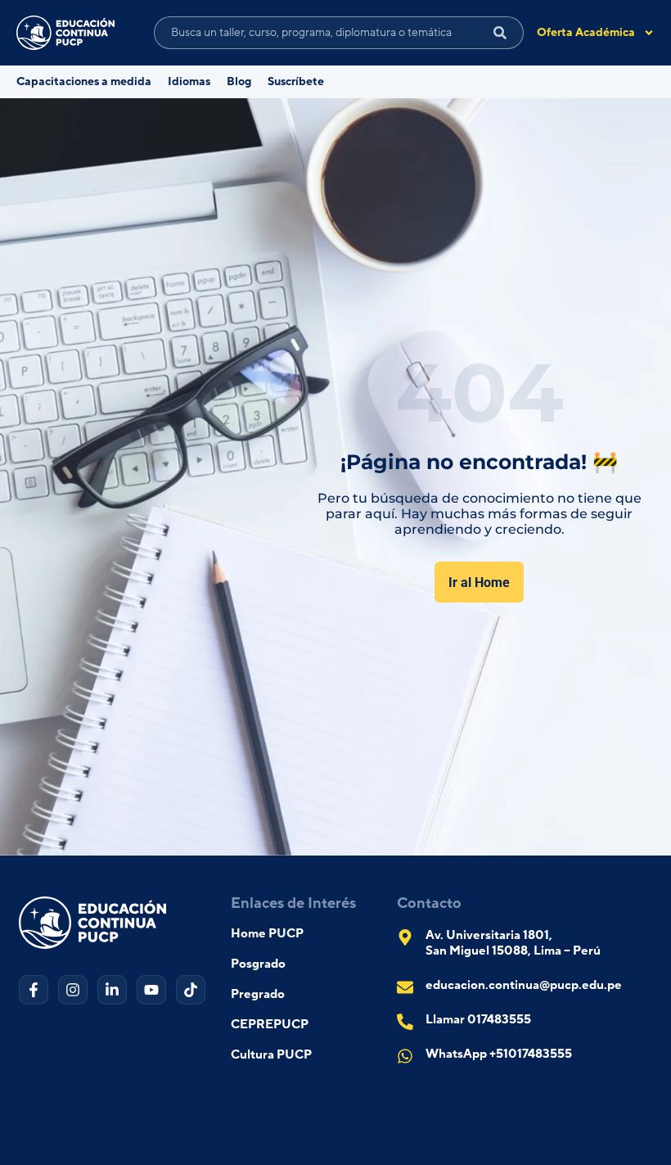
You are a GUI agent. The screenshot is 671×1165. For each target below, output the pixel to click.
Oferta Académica (586, 32)
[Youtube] (151, 990)
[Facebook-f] (33, 990)
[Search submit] (500, 32)
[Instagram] (73, 990)
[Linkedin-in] (112, 990)
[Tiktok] (190, 990)
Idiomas (189, 82)
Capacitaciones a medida (83, 82)
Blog (239, 82)
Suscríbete (296, 82)
